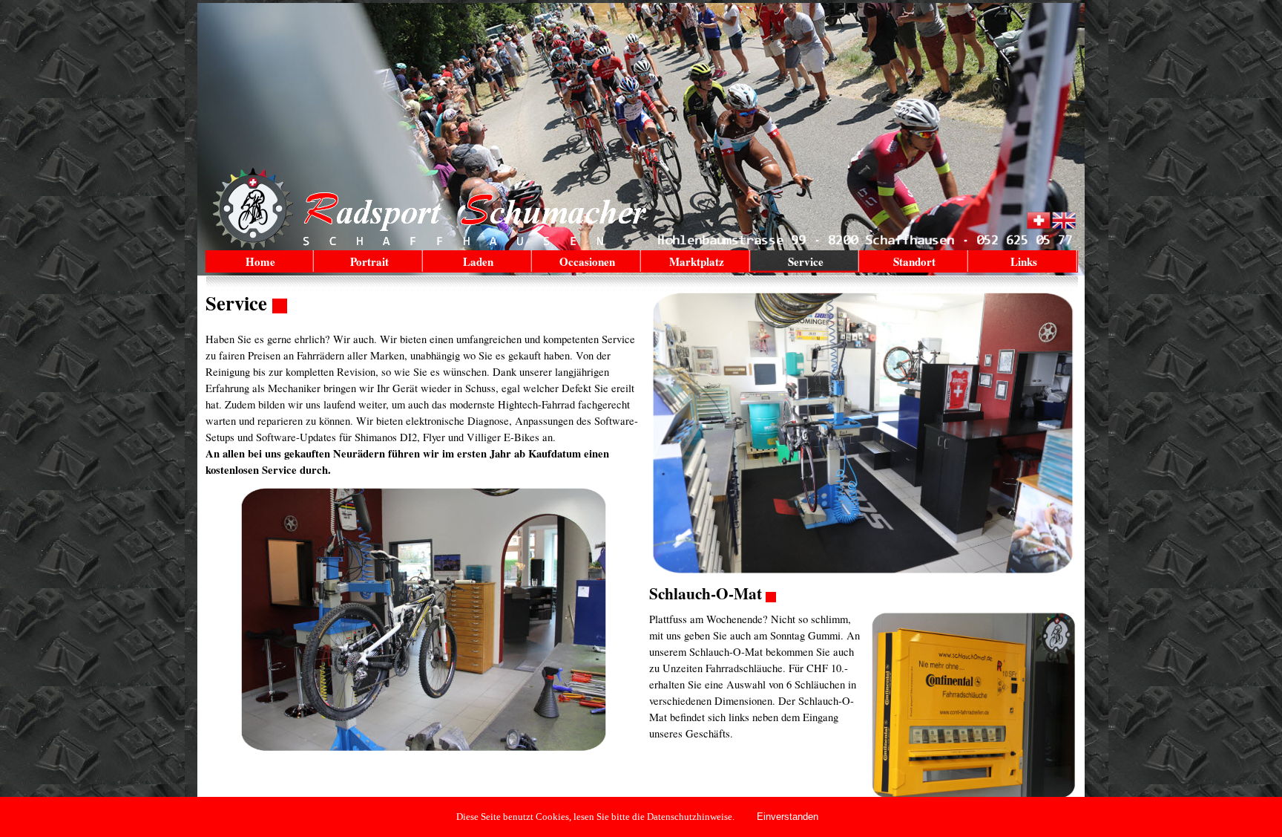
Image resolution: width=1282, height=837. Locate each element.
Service (806, 261)
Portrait (369, 261)
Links (1023, 261)
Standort (914, 261)
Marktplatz (696, 261)
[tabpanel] (424, 384)
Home (260, 261)
